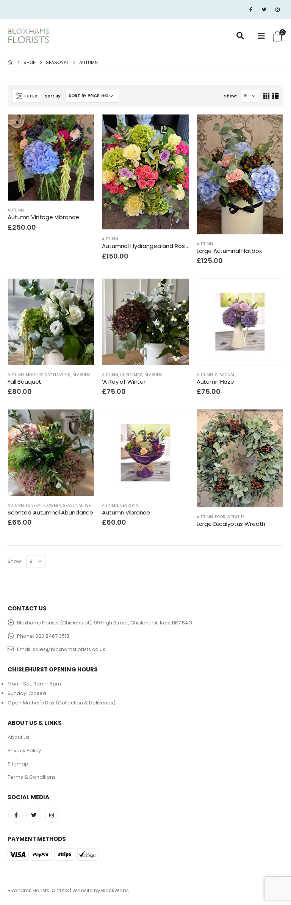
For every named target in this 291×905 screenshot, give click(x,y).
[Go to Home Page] (10, 62)
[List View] (275, 96)
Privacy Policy (24, 750)
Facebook (15, 815)
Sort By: (53, 96)
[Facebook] (251, 9)
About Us (19, 737)
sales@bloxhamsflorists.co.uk (69, 649)
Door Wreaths (230, 517)
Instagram (51, 815)
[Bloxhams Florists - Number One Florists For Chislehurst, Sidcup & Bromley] (29, 36)
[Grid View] (266, 96)
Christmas (131, 375)
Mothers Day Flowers (48, 375)
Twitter (33, 815)
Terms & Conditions (32, 777)
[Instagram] (277, 9)
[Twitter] (264, 9)
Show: (230, 96)
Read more (270, 422)
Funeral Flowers (43, 505)
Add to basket (81, 127)
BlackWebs (115, 890)
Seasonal (82, 375)
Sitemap (18, 763)
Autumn (16, 210)
